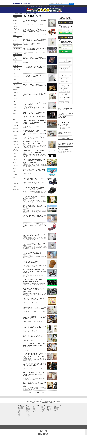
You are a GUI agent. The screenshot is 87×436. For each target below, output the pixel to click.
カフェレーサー (63, 75)
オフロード (62, 78)
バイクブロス (15, 13)
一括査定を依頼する (65, 51)
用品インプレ (16, 149)
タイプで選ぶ (22, 6)
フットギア (14, 156)
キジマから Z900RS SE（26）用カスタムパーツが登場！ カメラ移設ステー (65, 128)
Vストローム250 (63, 97)
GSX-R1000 (68, 97)
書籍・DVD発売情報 (17, 48)
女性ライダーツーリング (16, 144)
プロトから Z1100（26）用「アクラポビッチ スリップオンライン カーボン (65, 125)
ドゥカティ (14, 186)
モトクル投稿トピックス (16, 43)
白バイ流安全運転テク (16, 189)
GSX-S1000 (62, 99)
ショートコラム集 (16, 122)
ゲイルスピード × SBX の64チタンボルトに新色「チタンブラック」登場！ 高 (65, 136)
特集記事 (54, 6)
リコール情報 (15, 26)
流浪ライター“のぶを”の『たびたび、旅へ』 (17, 133)
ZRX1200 (67, 102)
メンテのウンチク (15, 95)
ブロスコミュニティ (49, 406)
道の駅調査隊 (15, 138)
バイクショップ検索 (20, 408)
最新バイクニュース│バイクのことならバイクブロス (43, 399)
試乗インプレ (27, 6)
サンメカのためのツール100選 (17, 87)
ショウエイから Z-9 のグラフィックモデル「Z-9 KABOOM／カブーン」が (65, 114)
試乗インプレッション (16, 59)
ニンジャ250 (62, 100)
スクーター (62, 81)
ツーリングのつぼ (15, 128)
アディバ (14, 116)
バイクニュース (24, 13)
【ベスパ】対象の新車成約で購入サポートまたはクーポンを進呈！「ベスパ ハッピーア (65, 144)
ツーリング (69, 6)
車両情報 (15, 58)
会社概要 (55, 406)
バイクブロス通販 (15, 53)
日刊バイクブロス (15, 46)
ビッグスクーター (28, 410)
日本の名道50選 (15, 141)
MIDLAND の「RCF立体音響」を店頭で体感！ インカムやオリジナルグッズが (65, 147)
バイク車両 (15, 17)
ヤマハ (14, 72)
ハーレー (66, 61)
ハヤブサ (67, 99)
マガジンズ (19, 13)
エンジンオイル (15, 165)
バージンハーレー (28, 413)
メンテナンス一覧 (15, 85)
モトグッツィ (15, 113)
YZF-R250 (68, 91)
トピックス (58, 6)
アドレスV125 (62, 96)
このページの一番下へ (86, 434)
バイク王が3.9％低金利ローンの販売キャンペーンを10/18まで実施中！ (65, 152)
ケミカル (14, 162)
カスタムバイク (15, 62)
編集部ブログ (34, 411)
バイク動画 (14, 23)
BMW (70, 61)
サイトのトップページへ (86, 432)
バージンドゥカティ (28, 415)
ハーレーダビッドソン (16, 76)
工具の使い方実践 (15, 92)
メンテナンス (64, 6)
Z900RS (67, 100)
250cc (61, 68)
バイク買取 (41, 406)
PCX (61, 85)
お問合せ (55, 410)
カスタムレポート (49, 409)
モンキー (69, 85)
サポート (14, 35)
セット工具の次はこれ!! (16, 89)
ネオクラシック (69, 75)
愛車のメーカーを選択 (66, 30)
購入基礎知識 (16, 67)
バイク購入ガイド (15, 61)
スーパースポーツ (68, 73)
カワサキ (14, 75)
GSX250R (67, 96)
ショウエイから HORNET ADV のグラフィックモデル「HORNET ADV (65, 117)
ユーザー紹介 (34, 410)
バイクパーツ (15, 38)
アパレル (14, 153)
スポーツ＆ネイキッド (28, 409)
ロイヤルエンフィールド (16, 82)
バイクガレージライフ (42, 408)
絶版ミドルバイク (48, 6)
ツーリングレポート (16, 147)
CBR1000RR (66, 88)
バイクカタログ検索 (20, 407)
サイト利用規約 (56, 409)
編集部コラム (16, 45)
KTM (14, 119)
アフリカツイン (63, 91)
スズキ (14, 73)
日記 (47, 407)
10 (49, 392)
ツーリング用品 (15, 150)
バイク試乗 (41, 411)
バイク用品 (14, 40)
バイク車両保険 (42, 409)
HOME (17, 6)
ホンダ (14, 70)
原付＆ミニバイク (28, 408)
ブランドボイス (49, 410)
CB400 (61, 88)
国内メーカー (15, 20)
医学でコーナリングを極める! (17, 131)
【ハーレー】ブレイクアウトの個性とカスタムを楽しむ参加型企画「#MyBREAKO (65, 149)
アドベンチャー (68, 78)
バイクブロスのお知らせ (17, 51)
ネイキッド (62, 73)
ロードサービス (42, 410)
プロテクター (15, 159)
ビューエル (14, 107)
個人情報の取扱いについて (57, 408)
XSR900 (66, 94)
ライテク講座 (34, 408)
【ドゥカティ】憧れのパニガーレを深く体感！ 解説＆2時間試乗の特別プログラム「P (65, 141)
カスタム (42, 6)
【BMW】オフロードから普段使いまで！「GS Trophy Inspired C (65, 111)
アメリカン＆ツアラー (28, 411)
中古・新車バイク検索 (21, 406)
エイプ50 (65, 85)
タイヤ (14, 172)
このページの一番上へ (86, 430)
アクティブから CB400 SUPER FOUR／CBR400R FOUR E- (64, 133)
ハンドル (14, 168)
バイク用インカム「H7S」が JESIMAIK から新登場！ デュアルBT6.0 (65, 119)
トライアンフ (15, 79)
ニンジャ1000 (62, 102)
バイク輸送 (41, 407)
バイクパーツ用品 (16, 37)
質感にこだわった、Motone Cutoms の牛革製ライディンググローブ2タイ (65, 109)
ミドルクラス (66, 68)
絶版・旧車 (67, 81)
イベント (14, 32)
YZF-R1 (62, 94)
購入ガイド (33, 6)
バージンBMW (27, 414)
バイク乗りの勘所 (15, 125)
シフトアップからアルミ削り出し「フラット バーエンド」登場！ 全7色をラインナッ (65, 130)
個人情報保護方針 (56, 407)
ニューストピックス (16, 29)
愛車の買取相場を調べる (65, 32)
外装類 (14, 171)
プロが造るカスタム (17, 69)
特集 (14, 56)
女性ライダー (34, 409)
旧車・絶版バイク (15, 64)
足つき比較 (38, 6)
